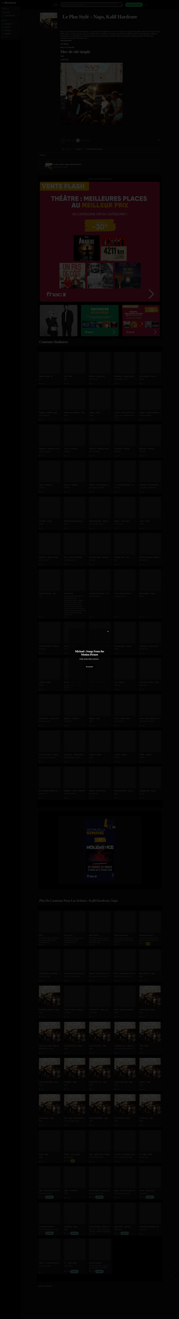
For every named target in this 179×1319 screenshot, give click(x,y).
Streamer (89, 667)
